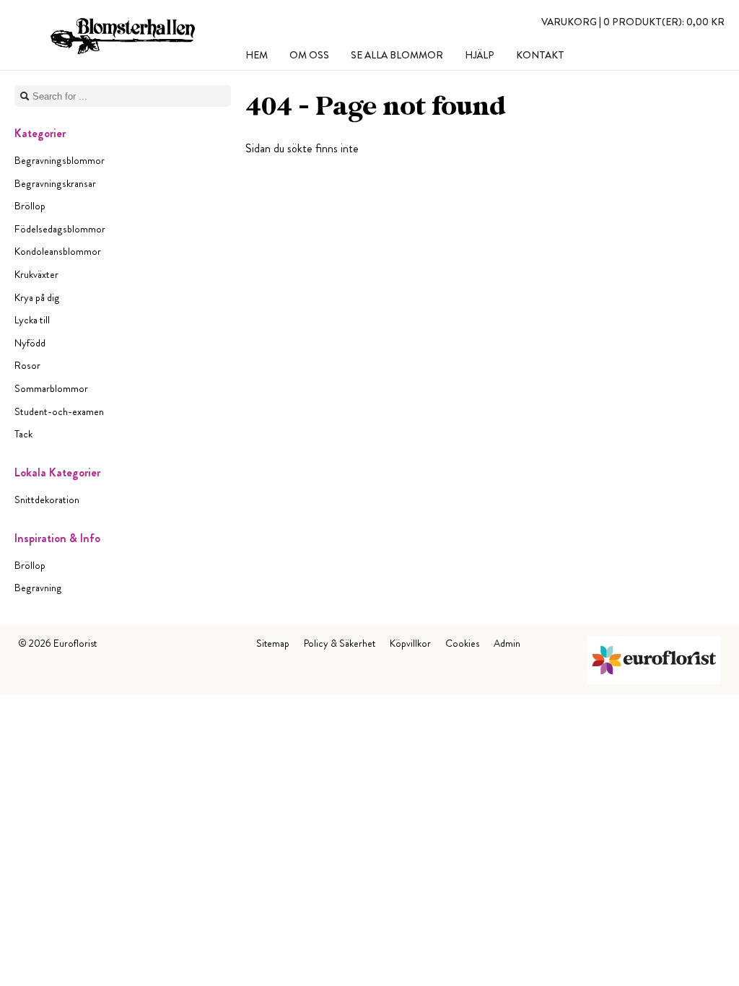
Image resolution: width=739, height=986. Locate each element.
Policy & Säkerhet (339, 643)
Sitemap (272, 643)
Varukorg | (633, 21)
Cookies (462, 643)
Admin (507, 643)
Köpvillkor (410, 643)
